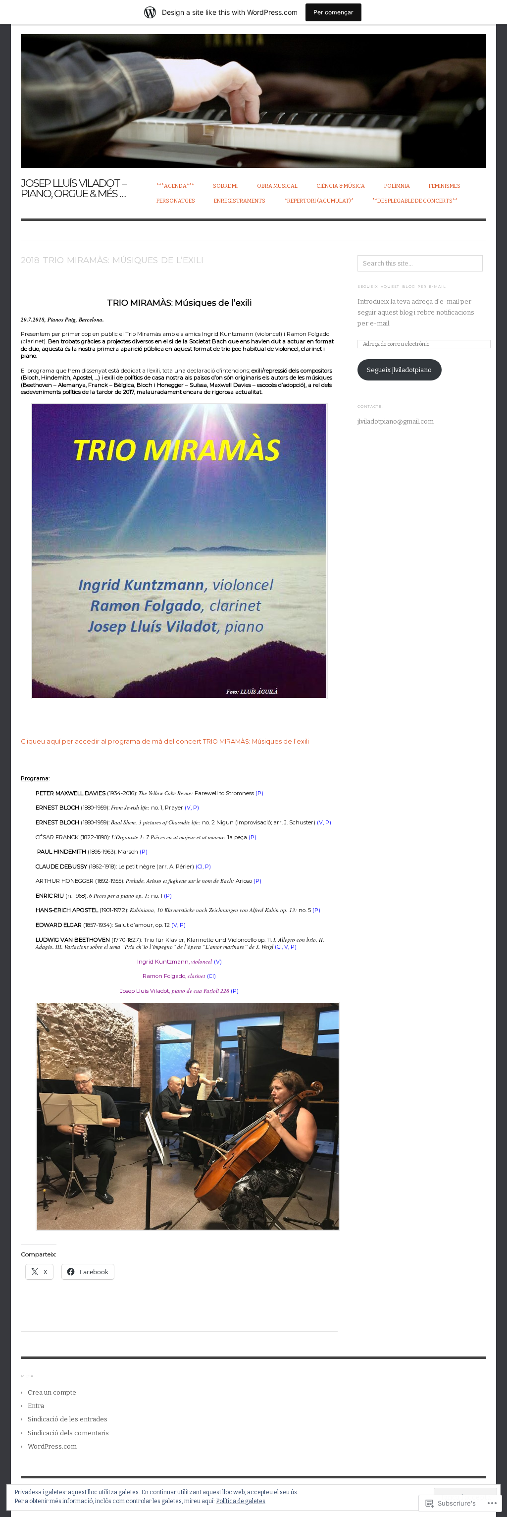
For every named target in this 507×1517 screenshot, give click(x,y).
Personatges (175, 201)
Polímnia (397, 186)
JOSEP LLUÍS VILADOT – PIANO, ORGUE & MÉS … (73, 188)
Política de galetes (240, 1501)
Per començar (333, 12)
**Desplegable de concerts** (414, 201)
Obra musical (277, 186)
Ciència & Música (340, 186)
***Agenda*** (175, 186)
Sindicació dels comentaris (68, 1433)
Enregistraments (239, 201)
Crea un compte (52, 1392)
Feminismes (444, 186)
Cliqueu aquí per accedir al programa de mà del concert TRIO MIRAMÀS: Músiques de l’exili (165, 741)
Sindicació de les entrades (67, 1419)
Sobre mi (225, 186)
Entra (36, 1405)
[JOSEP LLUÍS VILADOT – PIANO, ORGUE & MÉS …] (253, 95)
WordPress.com (52, 1446)
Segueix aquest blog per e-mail (401, 286)
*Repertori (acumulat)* (319, 201)
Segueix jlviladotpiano (399, 370)
